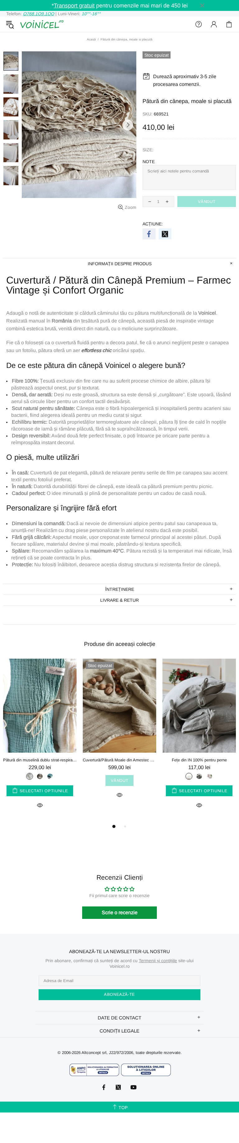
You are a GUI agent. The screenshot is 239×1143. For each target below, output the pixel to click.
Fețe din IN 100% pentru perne (199, 760)
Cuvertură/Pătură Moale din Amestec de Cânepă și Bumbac (119, 760)
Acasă (91, 39)
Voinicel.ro (41, 24)
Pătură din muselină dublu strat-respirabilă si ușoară (40, 760)
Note (149, 161)
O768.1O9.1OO (38, 13)
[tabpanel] (40, 741)
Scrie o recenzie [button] (120, 912)
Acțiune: (153, 223)
